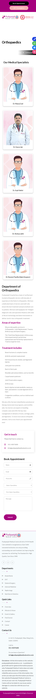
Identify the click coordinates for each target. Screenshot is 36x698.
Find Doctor (9, 618)
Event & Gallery (10, 614)
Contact (7, 621)
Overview (8, 607)
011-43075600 (13, 444)
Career (7, 625)
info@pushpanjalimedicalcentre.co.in (19, 448)
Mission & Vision (10, 610)
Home (19, 52)
